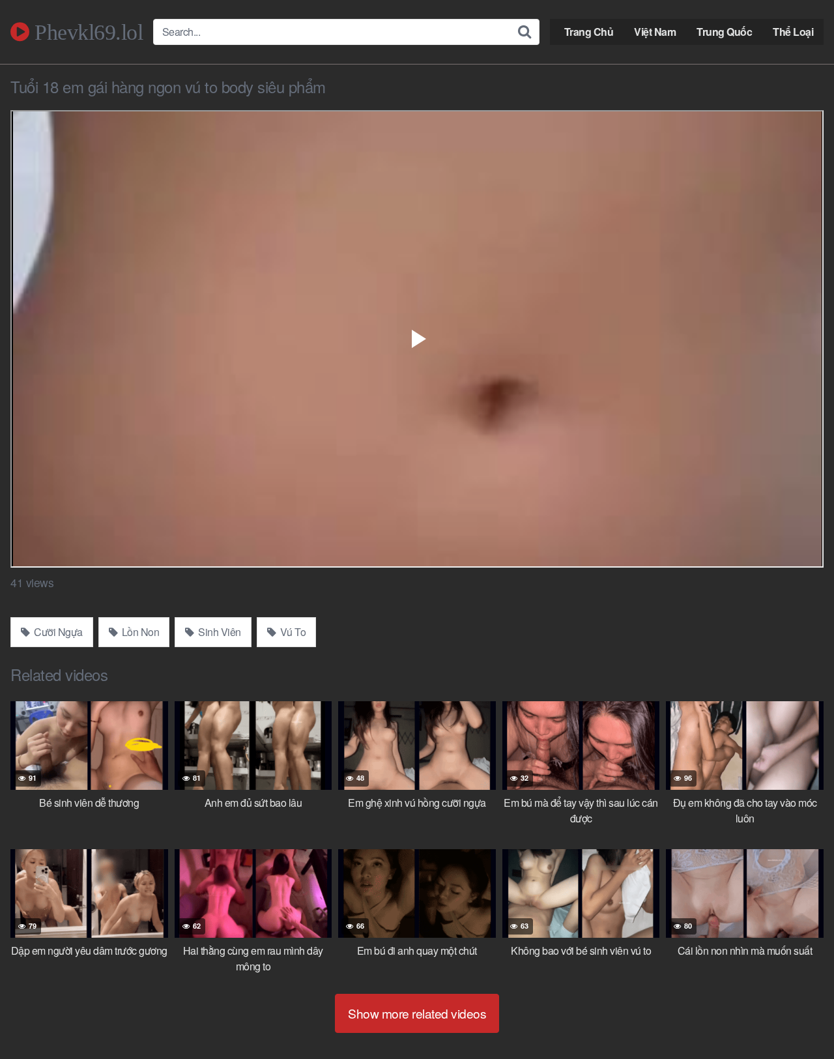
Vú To (292, 631)
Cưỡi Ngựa (57, 631)
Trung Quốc (724, 31)
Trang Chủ (589, 31)
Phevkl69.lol (86, 32)
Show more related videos (417, 1013)
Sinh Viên (218, 631)
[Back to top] (798, 1017)
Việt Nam (655, 31)
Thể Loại (793, 31)
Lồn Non (139, 631)
